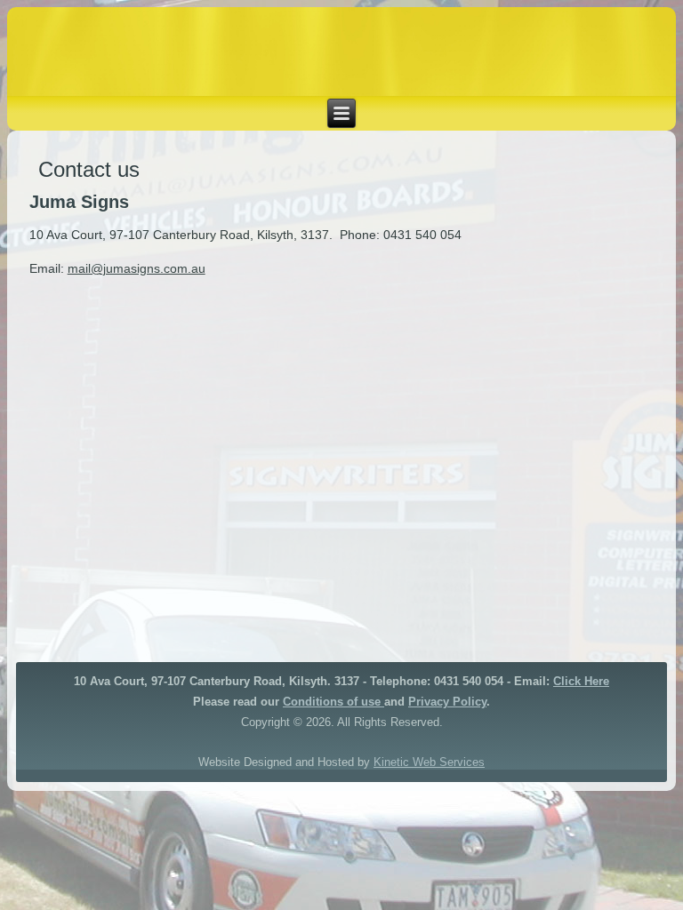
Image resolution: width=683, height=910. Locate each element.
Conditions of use (332, 701)
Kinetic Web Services (429, 762)
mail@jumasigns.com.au (136, 268)
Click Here (581, 681)
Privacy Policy (447, 701)
